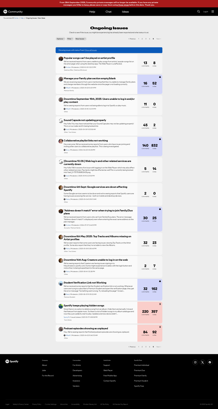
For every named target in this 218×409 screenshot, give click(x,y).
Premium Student (141, 381)
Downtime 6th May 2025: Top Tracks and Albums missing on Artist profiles (97, 238)
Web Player (108, 370)
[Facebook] (210, 362)
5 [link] (153, 39)
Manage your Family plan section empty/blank (90, 78)
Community (15, 11)
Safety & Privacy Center (21, 404)
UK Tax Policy (104, 404)
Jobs (44, 370)
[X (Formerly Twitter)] (202, 362)
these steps (123, 5)
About (44, 365)
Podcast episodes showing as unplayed (86, 328)
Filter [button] (69, 39)
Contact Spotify (109, 381)
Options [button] (60, 39)
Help (92, 11)
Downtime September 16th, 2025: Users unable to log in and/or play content (99, 100)
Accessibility (75, 404)
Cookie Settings (51, 404)
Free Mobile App (110, 375)
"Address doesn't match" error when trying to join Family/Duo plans (98, 212)
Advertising (77, 375)
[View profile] (61, 58)
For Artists (77, 365)
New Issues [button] (80, 39)
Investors (76, 381)
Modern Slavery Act (90, 404)
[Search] (199, 11)
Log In (205, 11)
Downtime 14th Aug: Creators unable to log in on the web (96, 259)
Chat (108, 11)
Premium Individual (141, 365)
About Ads (64, 404)
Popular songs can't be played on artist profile (89, 57)
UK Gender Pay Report (120, 404)
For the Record (48, 375)
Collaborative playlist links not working (86, 140)
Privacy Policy (36, 404)
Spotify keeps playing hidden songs (84, 305)
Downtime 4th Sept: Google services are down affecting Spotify (95, 188)
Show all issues (91, 50)
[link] (158, 39)
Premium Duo (139, 370)
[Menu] (213, 11)
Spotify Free (139, 386)
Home (16, 18)
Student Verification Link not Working (85, 282)
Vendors (76, 386)
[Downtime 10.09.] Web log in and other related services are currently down (97, 163)
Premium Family (140, 375)
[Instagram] (195, 362)
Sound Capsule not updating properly (85, 120)
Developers (77, 370)
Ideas (125, 11)
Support (106, 365)
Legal (7, 404)
